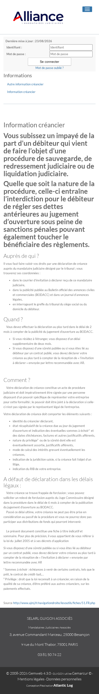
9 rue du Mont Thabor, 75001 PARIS (49, 644)
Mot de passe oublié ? (49, 68)
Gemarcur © (82, 673)
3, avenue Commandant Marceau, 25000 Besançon (49, 634)
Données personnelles (64, 679)
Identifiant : (14, 47)
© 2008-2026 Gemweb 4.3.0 (28, 673)
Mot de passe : (16, 54)
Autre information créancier (25, 84)
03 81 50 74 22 (49, 654)
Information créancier (21, 92)
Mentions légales (30, 679)
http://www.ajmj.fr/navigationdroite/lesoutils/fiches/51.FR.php (54, 603)
